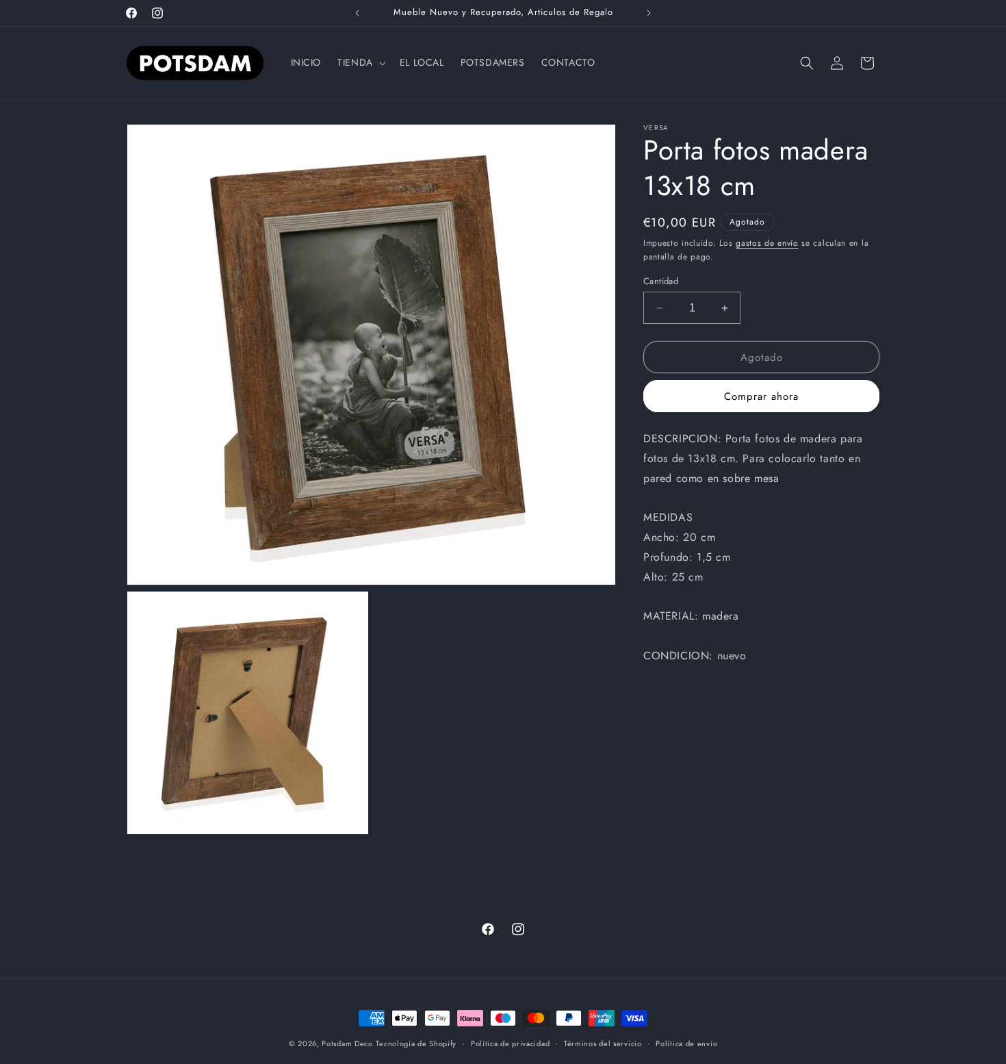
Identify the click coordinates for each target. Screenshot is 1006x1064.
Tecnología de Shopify (416, 1043)
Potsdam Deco (347, 1043)
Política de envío (686, 1043)
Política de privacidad (510, 1043)
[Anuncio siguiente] (649, 13)
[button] (360, 62)
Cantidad (660, 281)
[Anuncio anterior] (357, 13)
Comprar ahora (761, 396)
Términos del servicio (603, 1043)
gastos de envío (767, 243)
